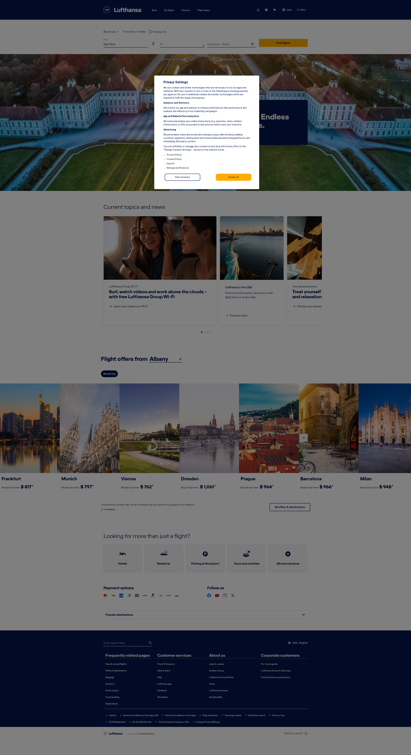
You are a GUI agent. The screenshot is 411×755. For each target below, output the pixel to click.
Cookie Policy (174, 159)
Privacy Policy (174, 154)
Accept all (233, 177)
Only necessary (182, 177)
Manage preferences (178, 168)
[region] (206, 132)
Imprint (170, 163)
